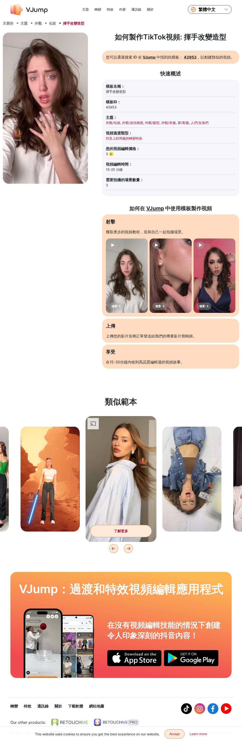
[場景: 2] (170, 275)
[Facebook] (212, 708)
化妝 (52, 23)
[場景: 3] (214, 275)
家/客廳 (183, 123)
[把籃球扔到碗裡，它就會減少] (43, 643)
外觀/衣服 (168, 123)
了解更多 (50, 520)
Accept (174, 734)
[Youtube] (226, 708)
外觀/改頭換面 (132, 123)
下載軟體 (75, 706)
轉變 (98, 9)
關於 (150, 9)
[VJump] (29, 9)
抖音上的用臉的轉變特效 (124, 138)
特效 (110, 9)
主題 (85, 9)
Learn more (198, 734)
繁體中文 (207, 9)
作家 (122, 9)
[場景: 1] (127, 275)
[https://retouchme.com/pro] (116, 722)
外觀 (38, 23)
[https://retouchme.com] (69, 722)
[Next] (128, 548)
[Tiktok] (186, 708)
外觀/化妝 (113, 123)
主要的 (8, 23)
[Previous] (113, 548)
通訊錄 (136, 9)
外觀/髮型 (152, 123)
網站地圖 (96, 706)
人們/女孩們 (199, 123)
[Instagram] (199, 708)
